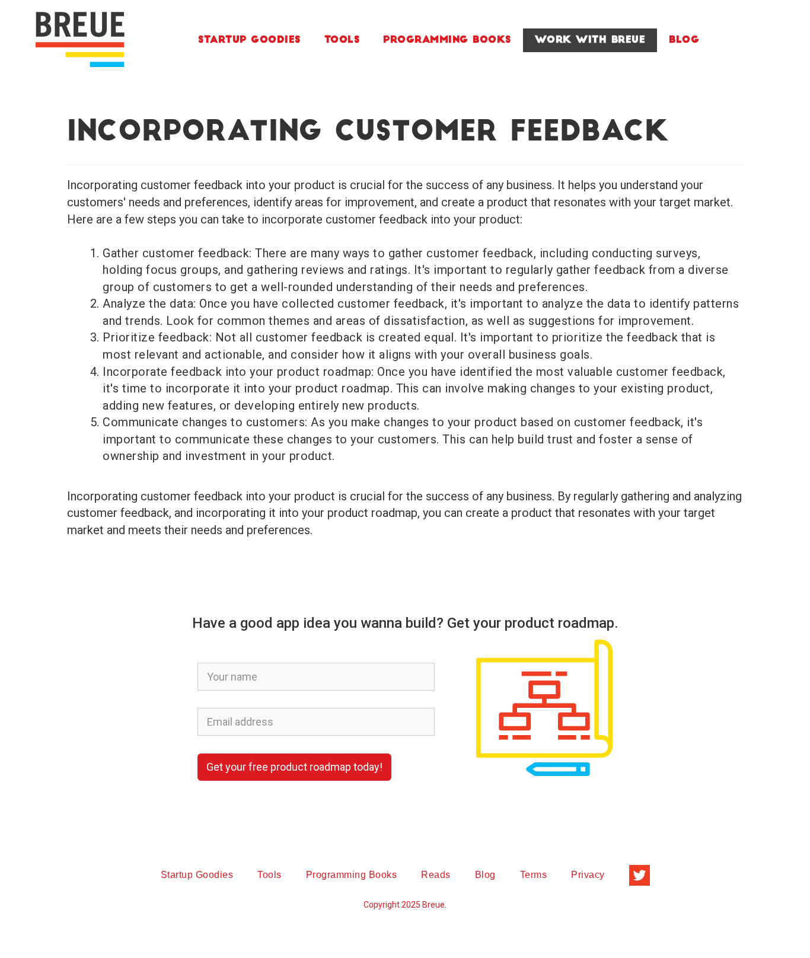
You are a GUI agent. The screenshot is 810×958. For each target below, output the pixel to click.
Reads (436, 875)
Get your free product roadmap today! (294, 767)
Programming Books (447, 40)
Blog (684, 40)
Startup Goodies (249, 40)
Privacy (588, 875)
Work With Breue (590, 40)
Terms (533, 875)
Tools (342, 40)
